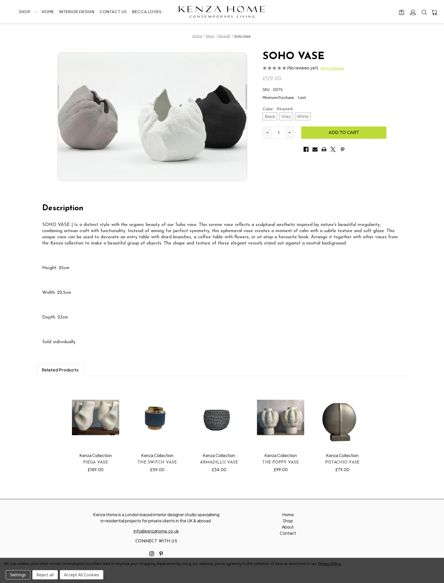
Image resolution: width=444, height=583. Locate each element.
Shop (25, 11)
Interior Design (77, 11)
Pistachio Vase (342, 462)
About (288, 527)
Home (48, 11)
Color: (278, 109)
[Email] (315, 149)
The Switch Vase (157, 462)
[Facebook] (306, 149)
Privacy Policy (329, 563)
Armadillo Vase (219, 462)
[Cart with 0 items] (434, 12)
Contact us (113, 11)
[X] (333, 149)
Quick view (95, 417)
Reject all (45, 575)
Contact (288, 533)
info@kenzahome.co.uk (156, 531)
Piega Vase (95, 462)
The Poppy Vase (280, 462)
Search (424, 12)
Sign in (413, 12)
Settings (18, 575)
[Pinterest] (342, 149)
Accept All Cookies (81, 575)
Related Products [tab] (60, 369)
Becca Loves (147, 11)
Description (62, 208)
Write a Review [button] (332, 68)
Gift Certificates (401, 12)
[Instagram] (151, 553)
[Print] (324, 149)
